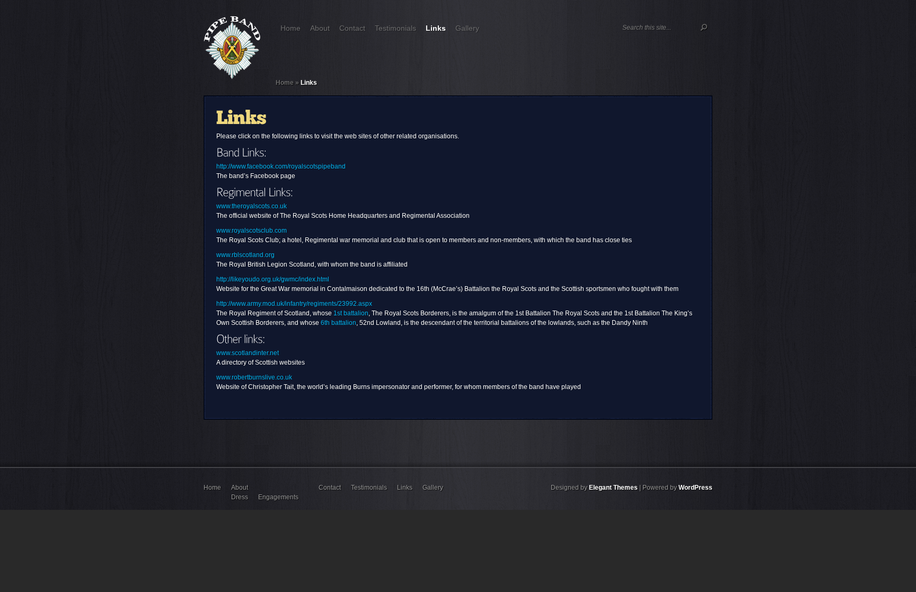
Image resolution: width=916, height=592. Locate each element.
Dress (239, 497)
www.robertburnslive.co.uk (254, 377)
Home (290, 28)
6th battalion (338, 322)
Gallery (467, 28)
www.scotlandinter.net (247, 353)
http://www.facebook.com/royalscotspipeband (281, 166)
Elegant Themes (613, 487)
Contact (352, 28)
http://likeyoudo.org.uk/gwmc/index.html (272, 279)
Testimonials (395, 28)
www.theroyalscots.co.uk (251, 206)
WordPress (695, 487)
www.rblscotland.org (245, 255)
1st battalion (350, 313)
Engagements (278, 497)
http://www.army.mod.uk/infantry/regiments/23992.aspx (294, 303)
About (320, 28)
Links (436, 28)
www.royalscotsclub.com (251, 230)
